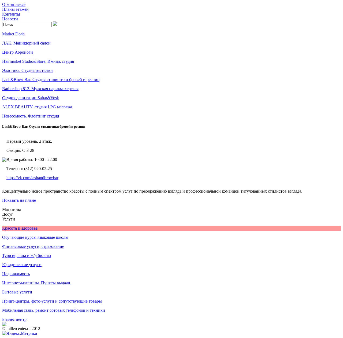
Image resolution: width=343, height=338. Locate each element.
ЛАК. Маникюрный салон (26, 43)
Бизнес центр (14, 319)
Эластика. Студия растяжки (27, 70)
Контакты (11, 14)
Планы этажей (15, 9)
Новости (10, 19)
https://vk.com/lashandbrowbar (32, 177)
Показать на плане (19, 200)
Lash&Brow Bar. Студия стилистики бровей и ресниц (51, 79)
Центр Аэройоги (17, 52)
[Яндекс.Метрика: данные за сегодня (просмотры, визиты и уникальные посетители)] (19, 333)
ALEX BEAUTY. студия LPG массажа (37, 107)
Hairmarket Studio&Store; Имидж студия (38, 61)
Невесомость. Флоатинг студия (30, 116)
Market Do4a (13, 34)
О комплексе (13, 4)
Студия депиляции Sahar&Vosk (30, 97)
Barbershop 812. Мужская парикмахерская (40, 88)
